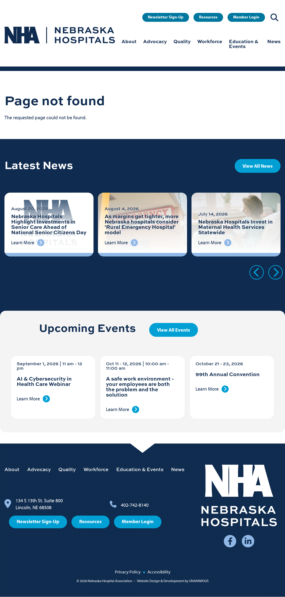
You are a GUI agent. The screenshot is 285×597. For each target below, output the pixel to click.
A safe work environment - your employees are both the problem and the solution (140, 386)
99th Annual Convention (227, 374)
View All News (257, 166)
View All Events (173, 330)
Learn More (28, 399)
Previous (256, 272)
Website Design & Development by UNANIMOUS (173, 581)
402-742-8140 (135, 505)
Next (275, 272)
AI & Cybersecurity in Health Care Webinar (44, 381)
